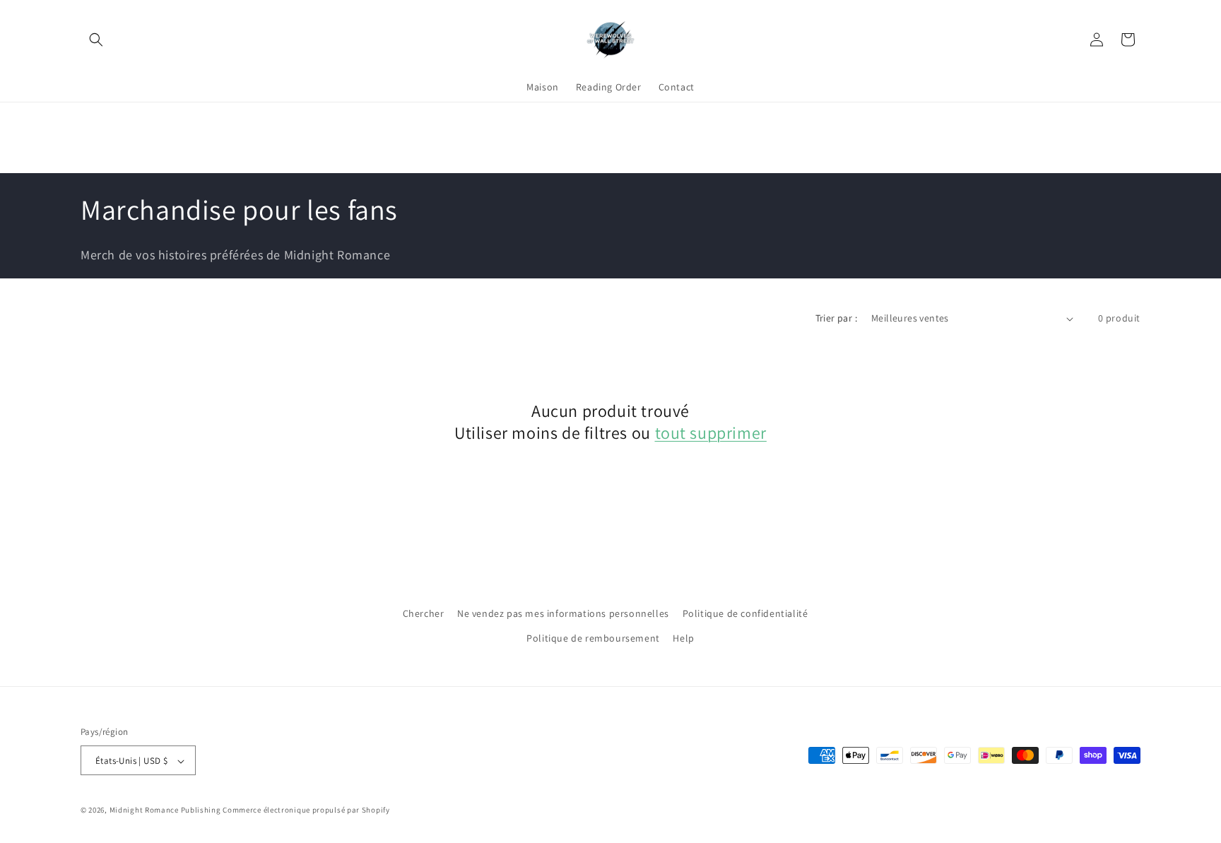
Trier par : (836, 318)
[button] (96, 39)
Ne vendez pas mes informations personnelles (563, 613)
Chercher (423, 613)
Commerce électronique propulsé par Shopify (306, 810)
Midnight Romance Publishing (165, 810)
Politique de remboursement (593, 638)
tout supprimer (711, 433)
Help (683, 638)
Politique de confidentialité (745, 613)
